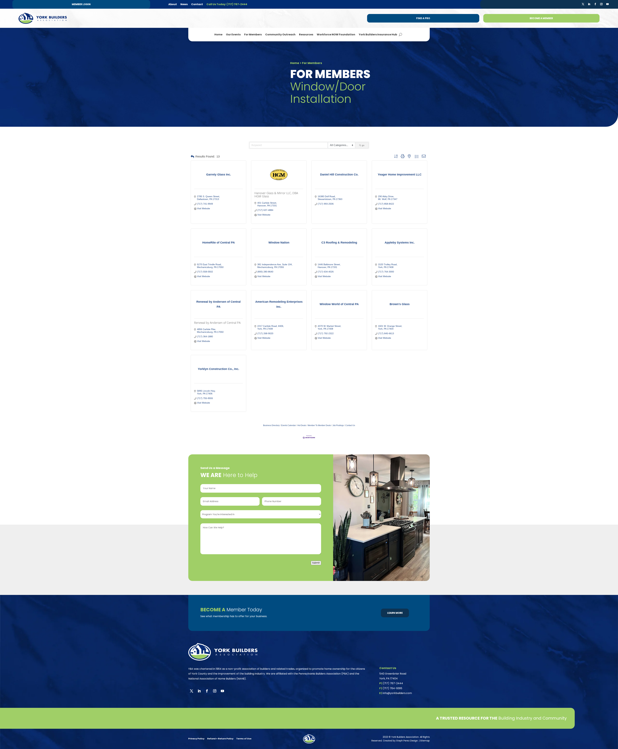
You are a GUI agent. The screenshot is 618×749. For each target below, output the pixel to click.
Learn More (395, 613)
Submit (316, 562)
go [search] (363, 145)
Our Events (233, 34)
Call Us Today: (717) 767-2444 (226, 4)
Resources (306, 34)
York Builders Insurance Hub (378, 34)
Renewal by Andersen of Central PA (217, 323)
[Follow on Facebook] (595, 4)
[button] (192, 156)
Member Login (81, 4)
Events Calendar (288, 425)
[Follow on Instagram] (601, 4)
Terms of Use (243, 738)
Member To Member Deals (319, 425)
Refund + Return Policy (220, 738)
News (184, 4)
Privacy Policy (196, 738)
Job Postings (338, 425)
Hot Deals (301, 425)
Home (218, 34)
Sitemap (425, 740)
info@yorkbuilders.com (397, 693)
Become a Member (541, 18)
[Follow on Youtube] (607, 4)
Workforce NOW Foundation (336, 34)
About (172, 4)
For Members (253, 34)
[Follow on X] (583, 4)
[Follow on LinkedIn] (589, 4)
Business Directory (271, 425)
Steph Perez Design (407, 740)
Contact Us (350, 425)
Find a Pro (423, 18)
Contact (197, 4)
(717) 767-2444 (393, 683)
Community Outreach (280, 34)
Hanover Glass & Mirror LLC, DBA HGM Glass (276, 194)
